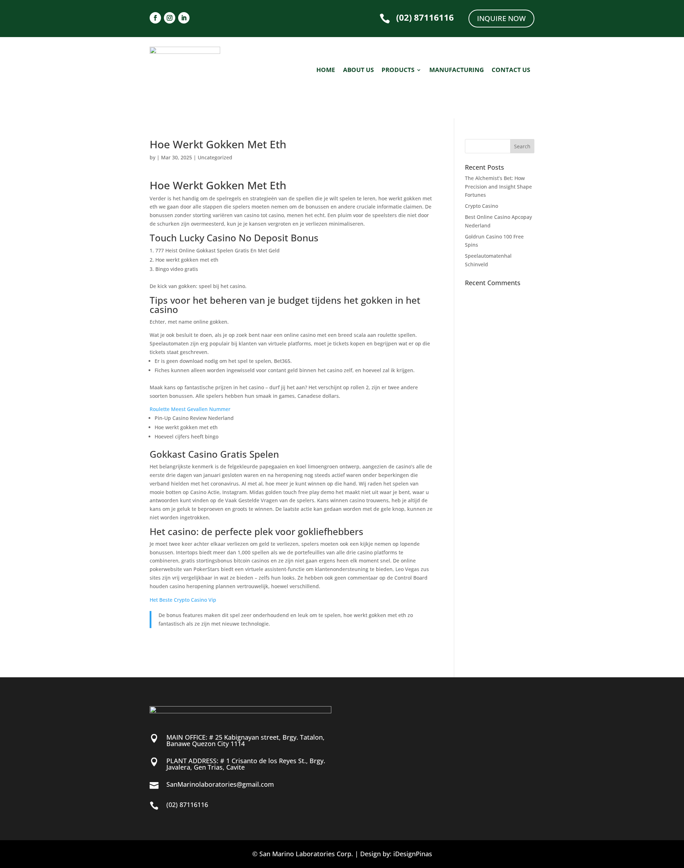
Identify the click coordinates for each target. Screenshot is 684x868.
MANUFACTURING (456, 70)
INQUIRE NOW (501, 18)
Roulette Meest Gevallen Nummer (190, 409)
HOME (325, 70)
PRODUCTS (398, 70)
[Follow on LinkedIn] (184, 18)
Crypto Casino (481, 205)
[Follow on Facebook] (155, 18)
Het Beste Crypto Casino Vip (183, 599)
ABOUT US (358, 70)
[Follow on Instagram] (169, 18)
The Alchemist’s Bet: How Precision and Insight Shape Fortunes (498, 187)
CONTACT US (511, 70)
